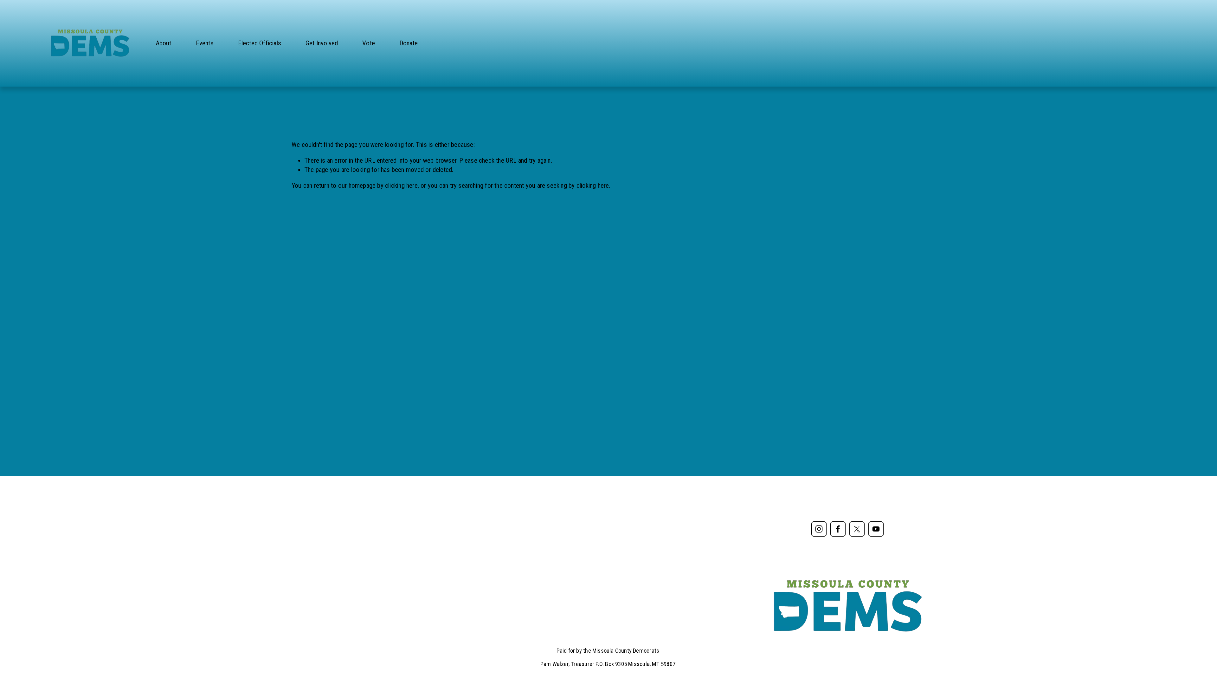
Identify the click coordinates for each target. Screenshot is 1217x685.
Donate (408, 43)
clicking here (401, 185)
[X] (857, 529)
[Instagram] (819, 529)
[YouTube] (876, 529)
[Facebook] (838, 529)
